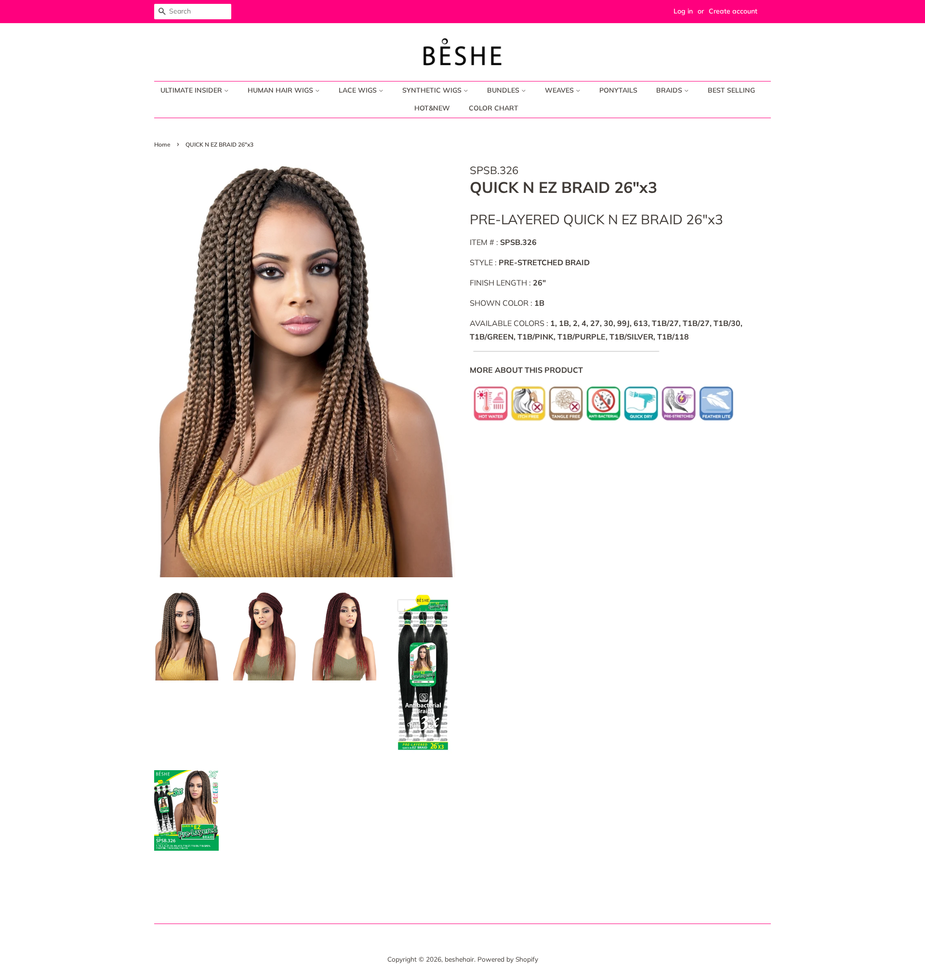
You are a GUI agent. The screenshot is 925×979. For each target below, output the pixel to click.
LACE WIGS (359, 90)
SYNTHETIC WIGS (432, 90)
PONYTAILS (618, 90)
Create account (733, 11)
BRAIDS (670, 90)
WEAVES (560, 90)
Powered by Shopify (507, 959)
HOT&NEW (432, 108)
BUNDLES (504, 90)
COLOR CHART (493, 108)
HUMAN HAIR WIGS (281, 90)
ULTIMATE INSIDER (192, 90)
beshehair (459, 959)
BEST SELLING (731, 90)
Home (162, 144)
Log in (683, 11)
